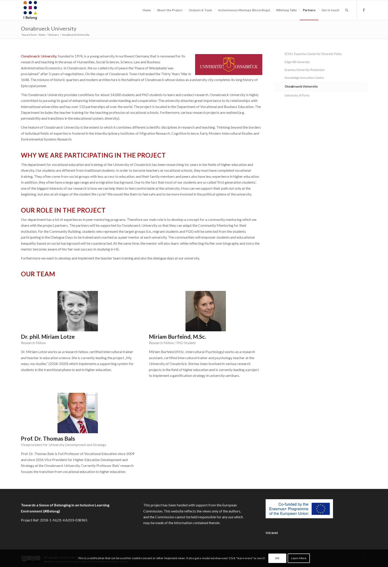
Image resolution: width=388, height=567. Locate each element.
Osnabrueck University (48, 28)
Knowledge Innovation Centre (304, 77)
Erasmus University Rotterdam (305, 70)
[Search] (346, 10)
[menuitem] (147, 10)
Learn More (298, 558)
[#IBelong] (30, 10)
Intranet (272, 532)
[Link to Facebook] (363, 10)
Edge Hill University (297, 62)
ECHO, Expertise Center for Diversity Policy (313, 54)
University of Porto (297, 95)
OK (277, 558)
